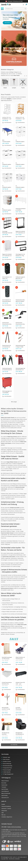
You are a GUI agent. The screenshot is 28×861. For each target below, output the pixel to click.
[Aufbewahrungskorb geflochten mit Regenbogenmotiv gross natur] (20, 268)
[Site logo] (6, 4)
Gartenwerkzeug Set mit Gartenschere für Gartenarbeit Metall (7, 370)
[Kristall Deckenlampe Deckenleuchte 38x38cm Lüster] (7, 674)
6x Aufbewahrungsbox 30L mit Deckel (6, 210)
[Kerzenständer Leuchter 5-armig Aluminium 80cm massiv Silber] (7, 699)
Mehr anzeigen (14, 401)
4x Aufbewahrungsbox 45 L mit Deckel (20, 187)
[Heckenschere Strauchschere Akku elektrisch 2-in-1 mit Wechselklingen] (20, 314)
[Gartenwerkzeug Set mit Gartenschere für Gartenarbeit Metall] (7, 360)
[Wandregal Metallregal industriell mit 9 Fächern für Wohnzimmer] (7, 223)
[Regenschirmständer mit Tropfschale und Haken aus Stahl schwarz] (20, 223)
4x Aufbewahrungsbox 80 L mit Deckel (20, 142)
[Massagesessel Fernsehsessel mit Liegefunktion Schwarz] (21, 724)
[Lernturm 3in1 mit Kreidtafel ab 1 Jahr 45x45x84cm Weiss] (7, 109)
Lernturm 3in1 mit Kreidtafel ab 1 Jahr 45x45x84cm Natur (20, 119)
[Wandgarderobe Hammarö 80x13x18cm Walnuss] (7, 724)
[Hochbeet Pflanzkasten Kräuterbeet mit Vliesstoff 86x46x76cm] (21, 699)
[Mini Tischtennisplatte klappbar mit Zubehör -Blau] (7, 131)
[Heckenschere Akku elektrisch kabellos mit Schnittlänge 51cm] (20, 291)
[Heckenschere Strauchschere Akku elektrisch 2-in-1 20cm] (7, 314)
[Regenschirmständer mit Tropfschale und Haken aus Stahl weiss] (7, 245)
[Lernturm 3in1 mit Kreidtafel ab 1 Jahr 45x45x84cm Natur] (20, 109)
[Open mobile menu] (2, 8)
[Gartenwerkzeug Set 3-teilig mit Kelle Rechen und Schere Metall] (20, 337)
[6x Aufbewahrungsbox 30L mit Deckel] (7, 200)
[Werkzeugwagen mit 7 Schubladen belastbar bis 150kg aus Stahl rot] (7, 382)
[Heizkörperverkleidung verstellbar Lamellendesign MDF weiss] (20, 200)
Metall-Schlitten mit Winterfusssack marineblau (20, 659)
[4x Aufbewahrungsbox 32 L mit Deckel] (20, 154)
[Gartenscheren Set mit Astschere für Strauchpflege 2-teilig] (7, 337)
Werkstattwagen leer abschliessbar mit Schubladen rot (20, 370)
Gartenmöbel (23, 87)
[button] (6, 122)
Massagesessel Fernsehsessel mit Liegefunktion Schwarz (21, 734)
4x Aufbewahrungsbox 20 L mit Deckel (6, 164)
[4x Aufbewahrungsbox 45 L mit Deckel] (20, 177)
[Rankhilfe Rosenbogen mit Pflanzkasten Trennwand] (7, 648)
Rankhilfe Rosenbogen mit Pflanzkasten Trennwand (7, 659)
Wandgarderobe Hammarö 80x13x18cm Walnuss (7, 734)
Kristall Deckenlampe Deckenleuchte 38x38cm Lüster (7, 684)
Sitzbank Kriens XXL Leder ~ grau (20, 683)
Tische (14, 87)
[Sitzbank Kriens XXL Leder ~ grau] (21, 674)
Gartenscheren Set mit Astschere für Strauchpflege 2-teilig (7, 347)
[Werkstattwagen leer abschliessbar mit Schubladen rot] (20, 360)
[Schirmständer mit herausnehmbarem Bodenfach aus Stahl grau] (7, 291)
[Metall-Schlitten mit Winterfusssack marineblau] (21, 648)
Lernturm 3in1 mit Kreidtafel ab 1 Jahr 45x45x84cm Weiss (6, 119)
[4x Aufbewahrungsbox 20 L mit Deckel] (7, 154)
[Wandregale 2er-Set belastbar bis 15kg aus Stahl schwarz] (20, 245)
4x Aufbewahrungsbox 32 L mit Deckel (20, 164)
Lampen (5, 87)
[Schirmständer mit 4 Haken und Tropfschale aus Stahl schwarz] (7, 268)
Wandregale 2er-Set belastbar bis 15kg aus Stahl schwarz (20, 256)
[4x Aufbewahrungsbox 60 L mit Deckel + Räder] (7, 177)
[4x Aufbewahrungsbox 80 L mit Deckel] (20, 131)
